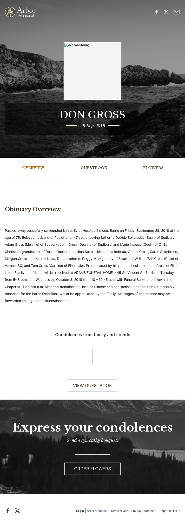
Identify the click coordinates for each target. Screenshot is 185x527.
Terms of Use (119, 511)
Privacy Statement (143, 511)
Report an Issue (169, 511)
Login (80, 511)
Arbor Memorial (97, 511)
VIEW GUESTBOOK (92, 385)
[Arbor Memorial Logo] (20, 12)
